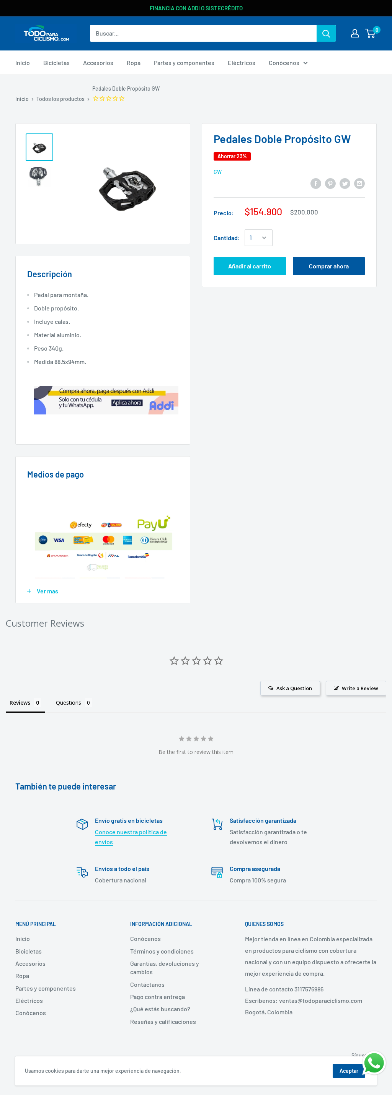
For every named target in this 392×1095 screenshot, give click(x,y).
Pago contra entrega (157, 996)
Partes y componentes (45, 988)
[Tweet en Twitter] (345, 183)
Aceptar (349, 1070)
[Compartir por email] (359, 183)
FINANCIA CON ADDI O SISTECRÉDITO (196, 8)
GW (218, 172)
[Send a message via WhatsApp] (374, 1063)
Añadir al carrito (249, 266)
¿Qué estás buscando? (160, 1008)
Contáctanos (147, 984)
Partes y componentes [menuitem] (184, 62)
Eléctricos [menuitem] (241, 62)
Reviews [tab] (20, 702)
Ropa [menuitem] (133, 62)
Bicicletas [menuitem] (56, 62)
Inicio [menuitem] (22, 62)
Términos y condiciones (162, 951)
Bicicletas (28, 951)
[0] (370, 33)
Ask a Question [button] (294, 688)
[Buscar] (326, 33)
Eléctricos (29, 1000)
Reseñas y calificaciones (163, 1021)
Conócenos (30, 1012)
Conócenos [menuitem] (284, 62)
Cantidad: (227, 237)
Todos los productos (60, 99)
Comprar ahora (329, 266)
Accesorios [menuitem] (98, 62)
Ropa (22, 975)
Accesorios (30, 963)
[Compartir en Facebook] (315, 183)
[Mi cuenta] (355, 33)
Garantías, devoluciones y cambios (164, 967)
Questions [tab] (68, 702)
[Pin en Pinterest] (330, 183)
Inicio (22, 99)
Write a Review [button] (360, 688)
